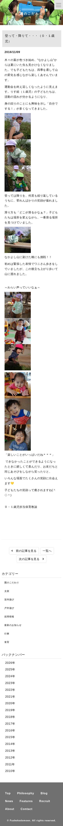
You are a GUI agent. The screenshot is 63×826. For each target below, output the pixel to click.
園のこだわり (10, 582)
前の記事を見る (25, 550)
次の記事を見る (31, 559)
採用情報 (8, 616)
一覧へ (47, 550)
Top (8, 793)
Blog (44, 793)
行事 (5, 633)
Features (26, 801)
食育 (5, 642)
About (9, 809)
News (9, 801)
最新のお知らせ (12, 625)
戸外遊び (8, 608)
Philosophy (25, 793)
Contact (26, 809)
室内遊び (8, 599)
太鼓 (5, 591)
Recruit (44, 801)
